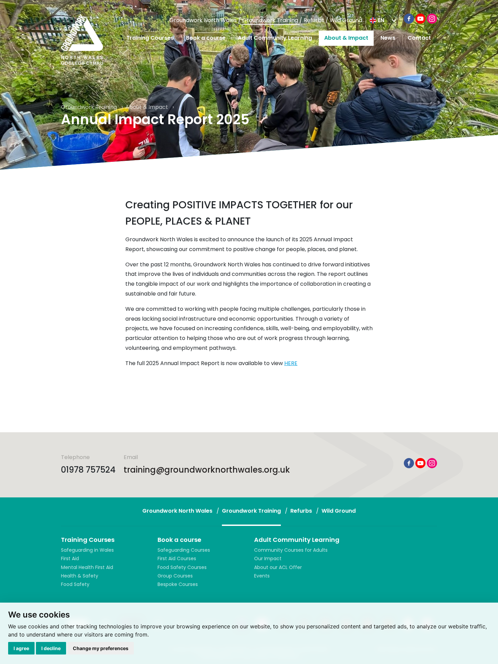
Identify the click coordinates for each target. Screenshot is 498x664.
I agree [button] (21, 648)
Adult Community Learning (275, 38)
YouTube (420, 19)
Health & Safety (79, 575)
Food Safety (75, 584)
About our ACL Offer (278, 567)
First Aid (70, 558)
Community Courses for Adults (291, 550)
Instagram (432, 19)
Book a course (206, 38)
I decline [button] (51, 648)
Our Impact (268, 558)
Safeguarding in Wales (87, 550)
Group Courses (175, 575)
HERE (290, 363)
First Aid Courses (177, 558)
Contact (419, 38)
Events (262, 575)
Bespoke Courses (178, 584)
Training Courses (150, 38)
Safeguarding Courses (184, 550)
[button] (383, 20)
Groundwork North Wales (203, 20)
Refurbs (315, 20)
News (387, 38)
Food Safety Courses (182, 567)
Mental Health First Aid (87, 567)
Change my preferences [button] (100, 648)
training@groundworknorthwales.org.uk (207, 469)
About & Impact (346, 38)
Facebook (409, 19)
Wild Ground (346, 20)
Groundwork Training (270, 20)
